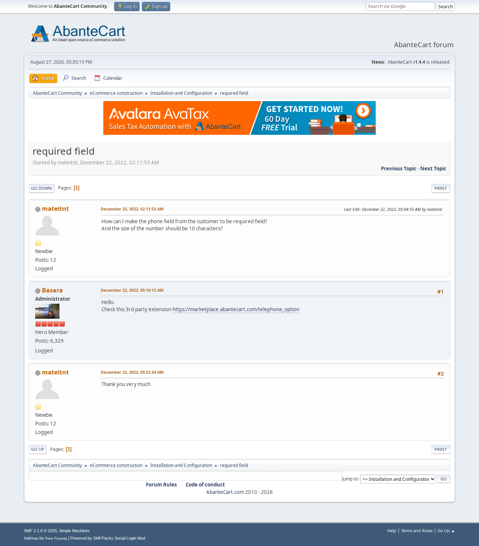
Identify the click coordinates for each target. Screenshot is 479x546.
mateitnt (55, 208)
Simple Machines (74, 530)
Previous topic (399, 168)
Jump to (350, 478)
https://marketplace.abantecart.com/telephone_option (236, 309)
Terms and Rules (417, 530)
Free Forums (56, 538)
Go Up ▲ (446, 530)
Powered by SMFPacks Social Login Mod (107, 538)
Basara (52, 290)
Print (440, 188)
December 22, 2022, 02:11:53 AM (132, 209)
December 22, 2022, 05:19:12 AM (132, 290)
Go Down (41, 188)
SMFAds (31, 538)
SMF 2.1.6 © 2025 (40, 530)
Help (391, 530)
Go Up (37, 449)
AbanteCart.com (225, 492)
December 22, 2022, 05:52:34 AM (132, 372)
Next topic (433, 168)
